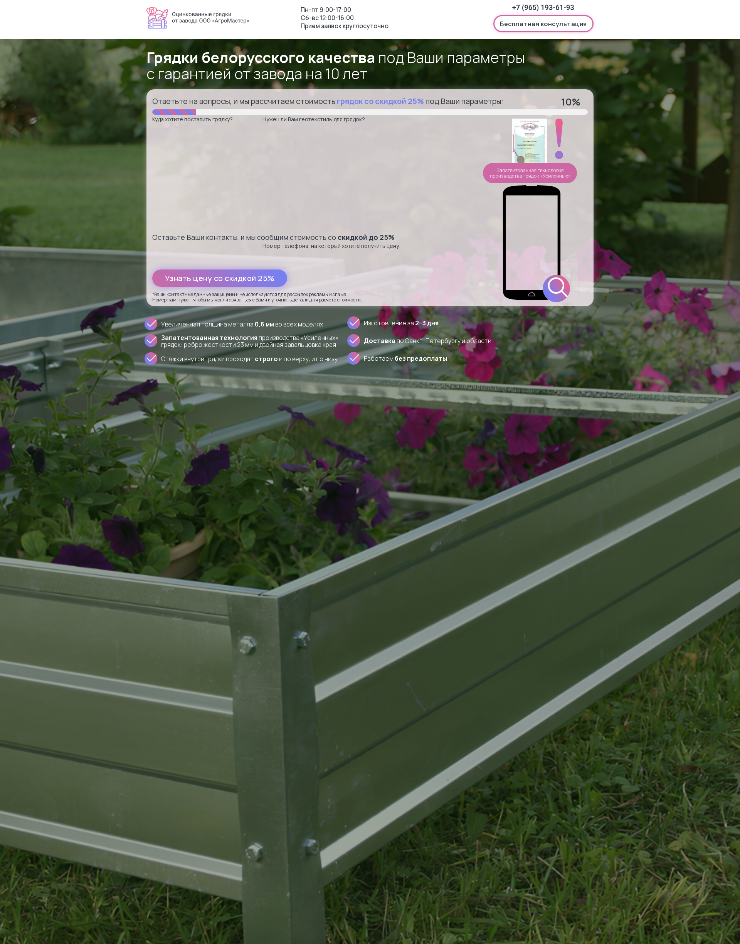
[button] (543, 23)
